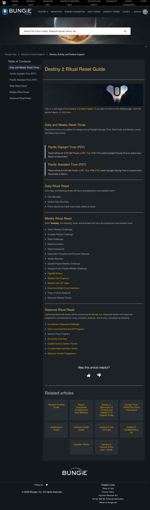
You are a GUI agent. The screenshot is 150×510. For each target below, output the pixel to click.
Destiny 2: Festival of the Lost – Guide (106, 447)
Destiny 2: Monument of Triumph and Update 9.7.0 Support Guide (106, 409)
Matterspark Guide (56, 428)
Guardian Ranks (81, 444)
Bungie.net (97, 314)
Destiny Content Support (33, 54)
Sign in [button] (137, 11)
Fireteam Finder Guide (81, 428)
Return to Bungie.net (108, 502)
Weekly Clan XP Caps (58, 282)
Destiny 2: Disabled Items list (131, 430)
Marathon (56, 11)
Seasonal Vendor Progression (62, 353)
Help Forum (94, 11)
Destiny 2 (43, 11)
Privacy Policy (108, 491)
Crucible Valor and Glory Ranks (63, 348)
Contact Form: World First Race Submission (131, 407)
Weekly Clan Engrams (58, 278)
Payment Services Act (108, 495)
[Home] (19, 11)
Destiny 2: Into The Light (106, 428)
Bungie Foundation (75, 11)
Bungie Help (11, 54)
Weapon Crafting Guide (56, 405)
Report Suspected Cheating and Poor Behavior (81, 408)
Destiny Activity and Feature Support (67, 54)
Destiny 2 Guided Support (81, 108)
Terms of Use (108, 488)
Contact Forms (111, 11)
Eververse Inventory (57, 338)
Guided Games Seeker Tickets (62, 343)
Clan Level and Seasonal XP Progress (66, 328)
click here (66, 112)
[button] (89, 375)
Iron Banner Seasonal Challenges (64, 324)
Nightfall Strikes (55, 273)
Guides (126, 11)
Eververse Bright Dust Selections (63, 287)
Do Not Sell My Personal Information (107, 498)
